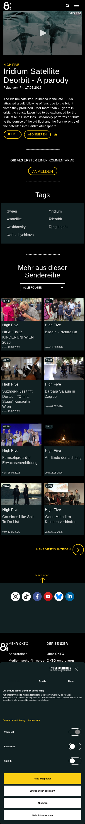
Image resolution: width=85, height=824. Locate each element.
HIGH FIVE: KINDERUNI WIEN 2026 (18, 337)
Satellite (15, 219)
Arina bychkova (21, 235)
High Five (11, 64)
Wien (13, 211)
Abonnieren (37, 134)
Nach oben (42, 575)
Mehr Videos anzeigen (53, 549)
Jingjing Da (59, 227)
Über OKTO (55, 654)
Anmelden (42, 171)
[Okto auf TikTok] (26, 596)
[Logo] (75, 13)
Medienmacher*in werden (28, 660)
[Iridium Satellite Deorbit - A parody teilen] (55, 136)
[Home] (4, 648)
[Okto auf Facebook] (37, 596)
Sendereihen (18, 654)
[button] (43, 33)
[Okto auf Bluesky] (58, 596)
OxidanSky (17, 227)
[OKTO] (7, 5)
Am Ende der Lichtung (63, 457)
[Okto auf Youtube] (48, 596)
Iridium (56, 211)
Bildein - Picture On (61, 332)
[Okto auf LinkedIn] (69, 596)
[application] (42, 33)
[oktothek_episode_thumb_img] (21, 309)
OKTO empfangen (60, 660)
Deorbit (56, 219)
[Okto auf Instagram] (15, 596)
